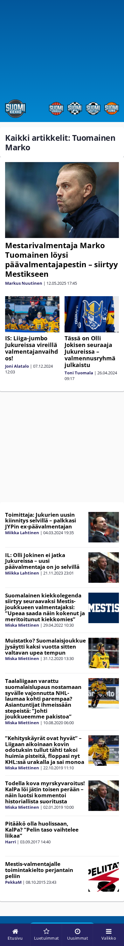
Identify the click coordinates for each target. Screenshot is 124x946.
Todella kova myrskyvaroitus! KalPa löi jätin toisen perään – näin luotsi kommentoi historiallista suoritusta (45, 792)
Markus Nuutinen (23, 283)
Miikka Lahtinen (22, 532)
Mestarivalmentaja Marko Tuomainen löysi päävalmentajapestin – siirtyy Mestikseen (61, 259)
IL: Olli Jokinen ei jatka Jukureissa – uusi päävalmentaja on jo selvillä (42, 560)
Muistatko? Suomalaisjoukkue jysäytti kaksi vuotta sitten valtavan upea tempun (45, 646)
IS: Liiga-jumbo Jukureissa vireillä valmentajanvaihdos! (31, 348)
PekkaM (13, 882)
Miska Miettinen (22, 625)
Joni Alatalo (17, 366)
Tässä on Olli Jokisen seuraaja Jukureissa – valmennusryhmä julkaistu (90, 351)
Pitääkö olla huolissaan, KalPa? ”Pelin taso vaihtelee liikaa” (42, 829)
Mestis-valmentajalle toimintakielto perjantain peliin (39, 869)
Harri (10, 842)
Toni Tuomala (79, 373)
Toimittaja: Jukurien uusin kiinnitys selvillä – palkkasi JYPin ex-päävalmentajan (40, 520)
